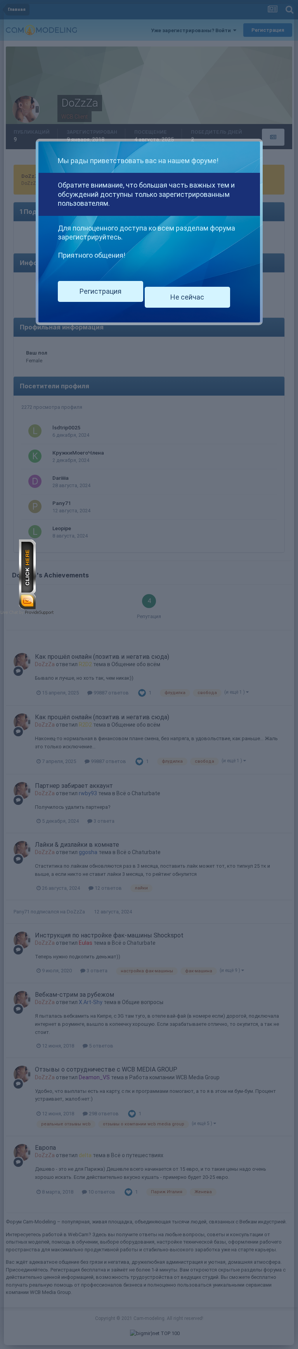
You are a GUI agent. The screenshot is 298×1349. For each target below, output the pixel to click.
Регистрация (100, 291)
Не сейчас (187, 297)
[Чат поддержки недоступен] (27, 574)
